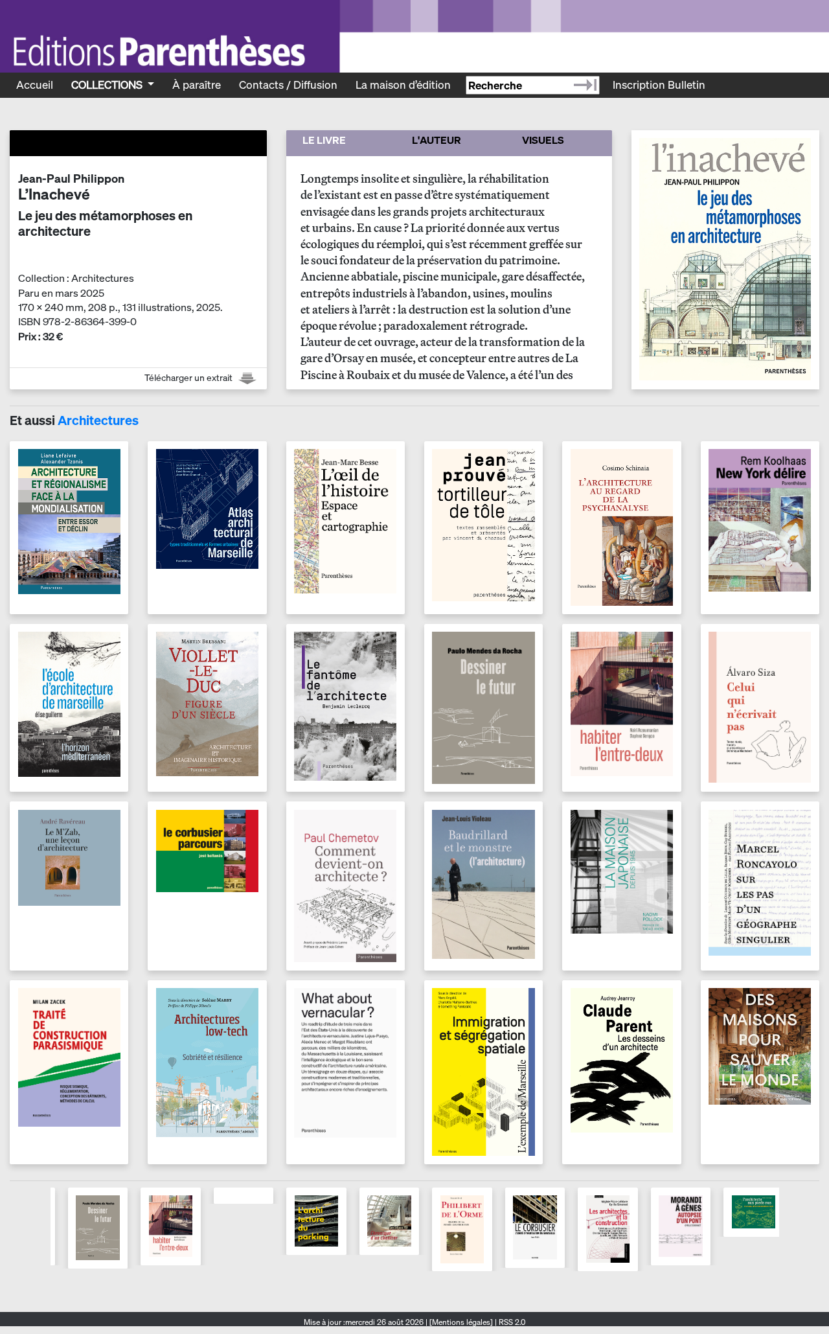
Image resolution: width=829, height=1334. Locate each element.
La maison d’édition (403, 84)
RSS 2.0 (511, 1322)
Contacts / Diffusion (288, 84)
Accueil (34, 84)
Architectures (98, 420)
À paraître (196, 84)
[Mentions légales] (461, 1322)
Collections (108, 84)
